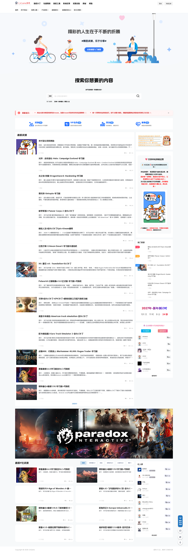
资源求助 (76, 3)
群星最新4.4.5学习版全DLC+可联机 (54, 369)
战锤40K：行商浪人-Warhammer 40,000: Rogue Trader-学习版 (68, 351)
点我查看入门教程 (94, 49)
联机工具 (56, 3)
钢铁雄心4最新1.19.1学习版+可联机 (54, 386)
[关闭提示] (168, 113)
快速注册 (168, 3)
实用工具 (34, 10)
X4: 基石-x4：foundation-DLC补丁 (55, 264)
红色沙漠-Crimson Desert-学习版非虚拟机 (58, 246)
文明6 (55, 101)
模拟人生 (67, 101)
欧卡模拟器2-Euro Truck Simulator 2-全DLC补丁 (61, 334)
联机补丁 (37, 3)
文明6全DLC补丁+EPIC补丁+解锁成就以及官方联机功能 (63, 299)
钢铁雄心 (61, 101)
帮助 (90, 3)
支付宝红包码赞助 (46, 141)
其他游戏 (55, 10)
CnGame (31, 550)
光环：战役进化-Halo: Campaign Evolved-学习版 (62, 158)
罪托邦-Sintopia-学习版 (49, 193)
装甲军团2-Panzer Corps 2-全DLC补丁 (56, 211)
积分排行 (154, 535)
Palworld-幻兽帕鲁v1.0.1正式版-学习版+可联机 (60, 281)
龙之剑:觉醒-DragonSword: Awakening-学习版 (61, 176)
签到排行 (154, 376)
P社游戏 (44, 10)
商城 (84, 3)
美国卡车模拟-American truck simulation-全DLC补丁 (63, 316)
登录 (160, 3)
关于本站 (24, 10)
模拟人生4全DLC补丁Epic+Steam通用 (56, 229)
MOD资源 (77, 10)
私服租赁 (47, 3)
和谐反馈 (66, 3)
